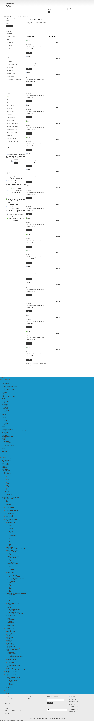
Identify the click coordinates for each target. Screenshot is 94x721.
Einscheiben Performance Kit (16, 656)
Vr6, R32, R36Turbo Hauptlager (15, 216)
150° (10, 544)
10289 (58, 236)
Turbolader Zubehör (6, 450)
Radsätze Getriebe (11, 659)
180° (10, 546)
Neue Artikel (9, 167)
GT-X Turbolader (7, 447)
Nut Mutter (11, 600)
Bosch (8, 618)
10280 (58, 139)
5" (7, 488)
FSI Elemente (10, 624)
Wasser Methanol (11, 120)
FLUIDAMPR (4, 392)
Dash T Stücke (10, 572)
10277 (58, 123)
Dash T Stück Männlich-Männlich (16, 574)
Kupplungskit (10, 655)
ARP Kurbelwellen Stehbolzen (10, 386)
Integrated (6, 423)
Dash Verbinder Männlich (13, 556)
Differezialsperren (11, 653)
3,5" (8, 484)
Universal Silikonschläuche (12, 510)
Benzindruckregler (10, 515)
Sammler (6, 472)
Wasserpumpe (5, 432)
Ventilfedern (5, 427)
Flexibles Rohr (10, 88)
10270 (58, 42)
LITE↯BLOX (9, 135)
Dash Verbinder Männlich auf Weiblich (16, 571)
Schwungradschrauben (9, 389)
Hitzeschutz (4, 467)
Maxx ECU (11, 681)
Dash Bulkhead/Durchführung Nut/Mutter (17, 593)
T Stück (11, 599)
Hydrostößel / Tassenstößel (8, 396)
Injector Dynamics (11, 619)
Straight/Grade (12, 594)
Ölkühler (9, 102)
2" (7, 476)
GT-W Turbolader (7, 444)
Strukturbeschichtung (12, 138)
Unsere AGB (8, 703)
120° (10, 543)
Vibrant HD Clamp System (11, 512)
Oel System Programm (12, 96)
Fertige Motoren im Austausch (9, 391)
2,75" (8, 481)
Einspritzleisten (10, 622)
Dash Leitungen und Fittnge (12, 519)
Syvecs (10, 683)
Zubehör (9, 627)
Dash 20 (11, 532)
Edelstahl (8, 475)
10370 (58, 252)
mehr (15, 163)
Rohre (5, 503)
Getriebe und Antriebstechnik (14, 126)
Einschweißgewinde (6, 460)
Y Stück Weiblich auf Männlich (16, 613)
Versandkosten (40, 46)
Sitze (8, 39)
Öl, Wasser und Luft (11, 67)
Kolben (3, 398)
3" (7, 482)
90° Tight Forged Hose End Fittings (15, 520)
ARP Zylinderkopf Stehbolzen (10, 388)
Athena (9, 692)
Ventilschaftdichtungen (7, 429)
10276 (58, 107)
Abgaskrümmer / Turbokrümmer (9, 458)
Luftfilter (9, 94)
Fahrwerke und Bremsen (13, 129)
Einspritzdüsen (9, 616)
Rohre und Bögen (6, 470)
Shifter (9, 667)
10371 (58, 269)
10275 (58, 91)
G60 (3, 394)
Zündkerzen (4, 435)
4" (7, 485)
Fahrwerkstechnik (11, 672)
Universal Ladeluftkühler (11, 509)
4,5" (8, 486)
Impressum (7, 705)
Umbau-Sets (10, 668)
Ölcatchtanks (10, 99)
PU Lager (4, 414)
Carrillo (5, 419)
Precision (4, 448)
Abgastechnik (10, 51)
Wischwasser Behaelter (12, 123)
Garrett (3, 439)
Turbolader (9, 45)
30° (10, 537)
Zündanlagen (5, 433)
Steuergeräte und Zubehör (13, 677)
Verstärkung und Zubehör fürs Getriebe (16, 669)
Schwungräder (10, 662)
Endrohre (4, 461)
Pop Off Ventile (10, 111)
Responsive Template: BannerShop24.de (47, 718)
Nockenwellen (5, 408)
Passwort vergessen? (17, 26)
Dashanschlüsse (11, 76)
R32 (3, 454)
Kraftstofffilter (10, 625)
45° (10, 538)
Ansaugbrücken (10, 70)
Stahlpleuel (4, 417)
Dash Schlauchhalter (10, 615)
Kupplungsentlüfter (11, 91)
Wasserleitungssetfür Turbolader (16, 176)
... (28, 32)
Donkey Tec (6, 420)
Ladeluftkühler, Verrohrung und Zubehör (14, 60)
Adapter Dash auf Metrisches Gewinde (16, 548)
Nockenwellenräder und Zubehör (9, 413)
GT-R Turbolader (7, 442)
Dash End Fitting (11, 534)
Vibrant (7, 501)
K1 (4, 425)
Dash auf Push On (11, 579)
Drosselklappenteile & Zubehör (14, 79)
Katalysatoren (5, 469)
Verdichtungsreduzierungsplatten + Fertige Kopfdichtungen (15, 430)
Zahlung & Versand (9, 698)
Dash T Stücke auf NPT (14, 576)
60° (10, 540)
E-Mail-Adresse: (51, 698)
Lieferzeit (7, 713)
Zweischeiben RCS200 (14, 665)
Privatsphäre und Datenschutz (12, 701)
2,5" (8, 479)
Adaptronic (11, 678)
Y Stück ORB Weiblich (14, 612)
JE (4, 399)
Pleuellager (6, 407)
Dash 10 (11, 528)
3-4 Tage (33, 48)
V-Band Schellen (7, 491)
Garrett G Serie (7, 441)
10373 (58, 301)
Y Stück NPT (12, 610)
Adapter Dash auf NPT (12, 550)
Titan (7, 489)
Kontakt (7, 708)
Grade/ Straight (12, 551)
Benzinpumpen (9, 516)
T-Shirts (19, 188)
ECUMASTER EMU (13, 680)
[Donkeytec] (7, 9)
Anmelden (8, 5)
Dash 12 (11, 529)
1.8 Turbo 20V (7, 410)
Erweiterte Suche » (10, 3)
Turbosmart (4, 451)
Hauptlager (6, 405)
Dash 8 (10, 526)
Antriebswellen (10, 652)
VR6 (5, 411)
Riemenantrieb (5, 416)
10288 (58, 220)
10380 (58, 333)
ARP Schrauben (5, 385)
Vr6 (2, 455)
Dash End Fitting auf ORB (13, 603)
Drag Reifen (10, 54)
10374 (58, 317)
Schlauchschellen (10, 507)
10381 (58, 349)
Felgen (8, 57)
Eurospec (6, 422)
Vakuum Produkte (11, 117)
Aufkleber (19, 178)
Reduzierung (12, 562)
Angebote (8, 147)
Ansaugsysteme (11, 73)
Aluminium (8, 504)
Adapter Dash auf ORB (12, 547)
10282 (58, 172)
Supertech (6, 401)
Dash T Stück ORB (13, 575)
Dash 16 (11, 531)
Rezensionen (16, 153)
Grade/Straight (12, 535)
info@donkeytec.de (73, 709)
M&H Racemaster (8, 494)
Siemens (11, 621)
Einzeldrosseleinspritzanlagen (14, 82)
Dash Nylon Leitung (11, 522)
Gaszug (3, 395)
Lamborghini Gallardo (12, 36)
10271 (58, 58)
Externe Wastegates (6, 463)
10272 (58, 75)
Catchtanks (8, 517)
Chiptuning (9, 33)
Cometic (9, 693)
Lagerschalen (5, 404)
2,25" (8, 478)
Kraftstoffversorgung (12, 64)
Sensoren (9, 675)
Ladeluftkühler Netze (8, 498)
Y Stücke (9, 607)
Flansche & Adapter (11, 85)
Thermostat (10, 114)
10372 (58, 285)
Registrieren (9, 6)
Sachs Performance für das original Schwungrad (18, 661)
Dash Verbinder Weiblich (13, 563)
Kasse (7, 0)
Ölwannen (9, 108)
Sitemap (29, 698)
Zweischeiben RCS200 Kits (15, 658)
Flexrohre (4, 466)
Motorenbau (10, 42)
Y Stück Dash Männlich (14, 609)
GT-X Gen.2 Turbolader (9, 445)
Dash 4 (10, 523)
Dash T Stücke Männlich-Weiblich (16, 578)
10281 (58, 155)
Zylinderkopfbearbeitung (7, 436)
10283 (58, 188)
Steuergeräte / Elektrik (12, 132)
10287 (58, 204)
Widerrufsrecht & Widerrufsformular (13, 710)
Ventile (3, 426)
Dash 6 (10, 525)
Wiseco (5, 402)
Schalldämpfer (7, 473)
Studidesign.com (61, 718)
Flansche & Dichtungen (7, 464)
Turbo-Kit (9, 48)
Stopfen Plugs (10, 602)
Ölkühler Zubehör (11, 105)
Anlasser (9, 650)
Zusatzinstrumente (11, 686)
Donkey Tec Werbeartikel (12, 141)
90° (10, 541)
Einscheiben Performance (15, 664)
